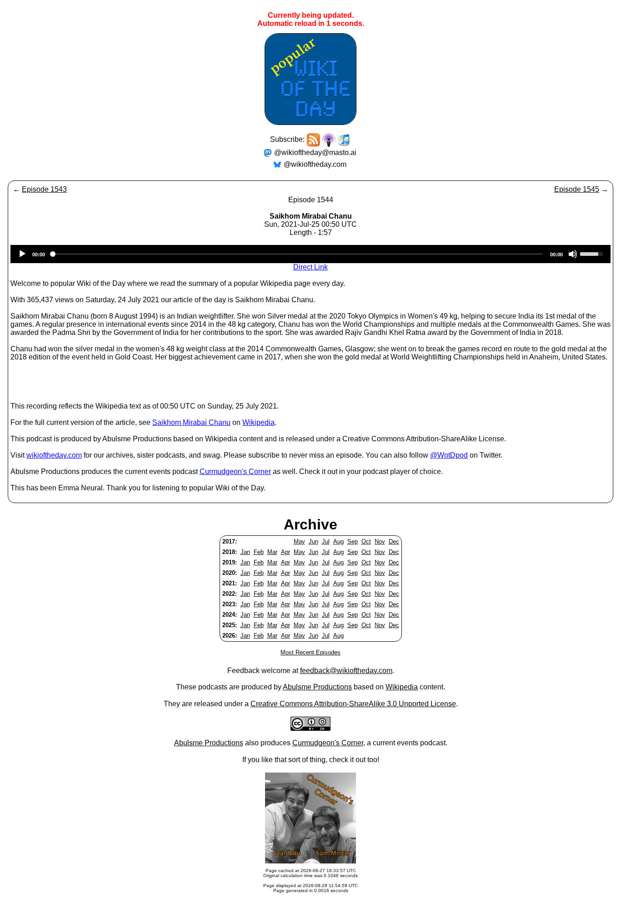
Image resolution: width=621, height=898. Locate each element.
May (299, 541)
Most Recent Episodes (310, 652)
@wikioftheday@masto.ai (315, 152)
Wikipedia (258, 422)
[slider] (593, 253)
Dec (394, 541)
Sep (352, 541)
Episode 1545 (576, 189)
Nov (380, 541)
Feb (259, 552)
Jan (245, 552)
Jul (326, 541)
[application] (310, 254)
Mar (272, 552)
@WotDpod (449, 455)
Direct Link (310, 267)
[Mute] (572, 254)
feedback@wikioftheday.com (346, 670)
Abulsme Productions (317, 687)
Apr (285, 552)
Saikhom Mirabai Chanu (191, 422)
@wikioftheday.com (315, 164)
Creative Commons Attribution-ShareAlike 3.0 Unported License (353, 704)
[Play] (22, 254)
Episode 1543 (44, 189)
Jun (313, 541)
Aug (338, 541)
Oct (366, 541)
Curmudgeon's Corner (235, 471)
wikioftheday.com (54, 455)
